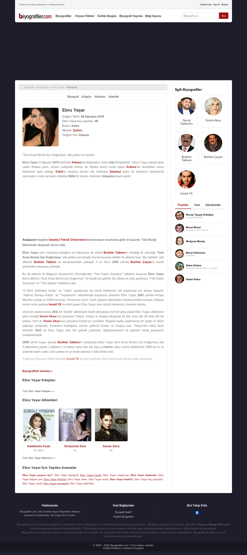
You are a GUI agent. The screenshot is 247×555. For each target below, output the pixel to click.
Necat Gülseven (186, 122)
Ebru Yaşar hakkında (144, 475)
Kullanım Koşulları (133, 548)
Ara (224, 15)
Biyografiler (63, 16)
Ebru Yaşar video (77, 479)
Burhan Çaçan (213, 156)
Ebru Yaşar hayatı (90, 475)
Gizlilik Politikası (112, 548)
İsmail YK (186, 193)
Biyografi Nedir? (123, 512)
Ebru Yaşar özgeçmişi (116, 475)
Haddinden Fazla (38, 446)
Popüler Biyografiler (123, 516)
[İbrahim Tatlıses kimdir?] (187, 144)
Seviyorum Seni (75, 446)
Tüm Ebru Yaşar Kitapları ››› (38, 391)
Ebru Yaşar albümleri (82, 483)
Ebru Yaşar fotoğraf (55, 479)
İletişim (225, 4)
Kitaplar (86, 96)
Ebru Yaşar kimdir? (121, 479)
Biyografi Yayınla (130, 16)
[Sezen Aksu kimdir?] (213, 107)
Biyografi (73, 96)
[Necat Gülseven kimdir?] (187, 107)
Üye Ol (216, 4)
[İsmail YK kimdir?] (187, 180)
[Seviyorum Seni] (75, 442)
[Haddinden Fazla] (38, 442)
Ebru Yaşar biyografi (66, 475)
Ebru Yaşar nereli (32, 483)
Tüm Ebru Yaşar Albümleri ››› (39, 457)
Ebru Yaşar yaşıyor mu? (37, 475)
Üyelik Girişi (206, 4)
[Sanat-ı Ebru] (111, 442)
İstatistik (113, 96)
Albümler (100, 96)
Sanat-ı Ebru (111, 446)
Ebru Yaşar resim (98, 479)
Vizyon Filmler (84, 16)
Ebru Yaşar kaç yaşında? (149, 479)
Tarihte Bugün (107, 16)
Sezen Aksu (213, 120)
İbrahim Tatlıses (186, 158)
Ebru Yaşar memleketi (56, 483)
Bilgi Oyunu (153, 16)
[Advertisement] (123, 51)
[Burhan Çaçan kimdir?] (213, 144)
